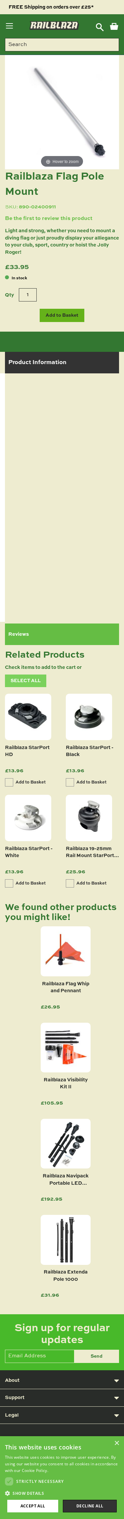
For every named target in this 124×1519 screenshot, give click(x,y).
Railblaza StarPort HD (27, 751)
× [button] (116, 1443)
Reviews (18, 634)
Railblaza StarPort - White (29, 852)
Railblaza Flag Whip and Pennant (65, 987)
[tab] (62, 362)
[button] (25, 681)
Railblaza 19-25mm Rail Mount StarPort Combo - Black (90, 853)
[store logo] (54, 25)
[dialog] (62, 1477)
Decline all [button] (89, 1506)
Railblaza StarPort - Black (89, 751)
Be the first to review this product (48, 218)
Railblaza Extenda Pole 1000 (66, 1275)
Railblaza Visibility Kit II (66, 1083)
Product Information (37, 362)
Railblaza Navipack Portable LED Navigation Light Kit (66, 1180)
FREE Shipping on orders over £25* (51, 7)
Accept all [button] (33, 1506)
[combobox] (62, 44)
